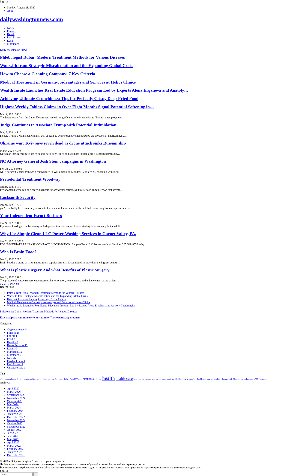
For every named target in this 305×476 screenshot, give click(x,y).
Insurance (137, 379)
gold (99, 379)
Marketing (14, 351)
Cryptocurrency (17, 329)
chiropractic (36, 379)
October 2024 (14, 401)
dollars (66, 379)
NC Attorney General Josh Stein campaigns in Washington (53, 161)
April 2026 (13, 388)
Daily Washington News (13, 49)
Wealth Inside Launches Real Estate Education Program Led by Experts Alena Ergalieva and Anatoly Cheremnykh (71, 305)
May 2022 (13, 439)
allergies (3, 379)
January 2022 (14, 451)
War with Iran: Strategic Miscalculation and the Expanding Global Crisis (66, 65)
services (210, 379)
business (27, 379)
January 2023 (14, 413)
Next (16, 283)
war (256, 378)
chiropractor (47, 379)
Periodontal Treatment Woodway (30, 179)
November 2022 (16, 420)
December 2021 (16, 455)
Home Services (17, 345)
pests (189, 379)
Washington (263, 379)
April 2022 (13, 442)
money (183, 379)
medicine (170, 379)
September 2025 (16, 394)
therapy (225, 379)
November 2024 (16, 398)
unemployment (247, 379)
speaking (217, 379)
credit (54, 379)
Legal (10, 40)
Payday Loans (16, 361)
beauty (14, 379)
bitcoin (20, 379)
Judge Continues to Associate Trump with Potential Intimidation (58, 125)
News (10, 27)
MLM (177, 379)
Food (11, 338)
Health (10, 34)
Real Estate (13, 37)
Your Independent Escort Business (31, 215)
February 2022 (15, 448)
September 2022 (16, 426)
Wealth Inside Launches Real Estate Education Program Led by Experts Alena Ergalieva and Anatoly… (94, 90)
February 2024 (15, 410)
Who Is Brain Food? (18, 252)
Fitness (12, 335)
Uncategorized (16, 367)
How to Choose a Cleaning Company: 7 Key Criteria (47, 74)
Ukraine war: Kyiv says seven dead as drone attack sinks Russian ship (63, 143)
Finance (11, 31)
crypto (60, 379)
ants (9, 379)
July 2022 (12, 432)
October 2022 (14, 423)
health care (124, 378)
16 (11, 283)
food (95, 379)
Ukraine (236, 379)
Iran (153, 379)
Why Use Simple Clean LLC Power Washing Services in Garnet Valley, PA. (68, 233)
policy (193, 379)
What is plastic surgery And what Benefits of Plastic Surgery (54, 270)
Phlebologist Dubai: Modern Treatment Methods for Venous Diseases (62, 57)
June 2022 (13, 436)
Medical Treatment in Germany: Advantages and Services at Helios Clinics (68, 82)
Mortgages (13, 43)
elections (87, 378)
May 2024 (13, 404)
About (10, 10)
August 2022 (14, 429)
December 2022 (16, 417)
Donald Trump (76, 379)
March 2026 (14, 391)
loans (164, 379)
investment (146, 379)
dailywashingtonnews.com (31, 19)
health (108, 378)
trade (231, 379)
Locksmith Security (17, 197)
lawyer (158, 379)
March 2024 (14, 407)
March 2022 (14, 445)
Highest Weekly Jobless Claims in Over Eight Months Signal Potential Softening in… (77, 107)
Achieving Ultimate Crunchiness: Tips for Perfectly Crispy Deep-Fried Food (69, 98)
